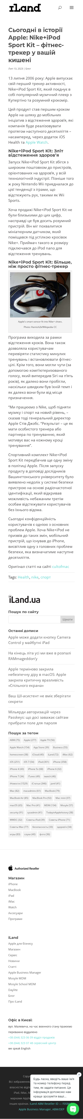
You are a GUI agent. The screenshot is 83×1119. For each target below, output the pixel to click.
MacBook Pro (42, 798)
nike (35, 577)
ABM (15, 740)
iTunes (34, 776)
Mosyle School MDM (22, 984)
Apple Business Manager (24, 972)
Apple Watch (37, 142)
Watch (12, 907)
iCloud (38, 754)
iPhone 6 (54, 769)
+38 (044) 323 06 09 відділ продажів (31, 1037)
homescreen (19, 754)
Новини (14, 961)
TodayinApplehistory (59, 812)
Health (23, 577)
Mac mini (63, 798)
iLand (53, 754)
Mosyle (66, 805)
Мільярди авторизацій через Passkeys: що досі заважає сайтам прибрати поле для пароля (38, 717)
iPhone (60, 762)
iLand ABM (37, 1103)
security (16, 812)
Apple (30, 740)
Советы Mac (19, 827)
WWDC (16, 819)
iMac (68, 754)
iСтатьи (39, 783)
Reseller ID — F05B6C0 (59, 1103)
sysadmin (34, 812)
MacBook (52, 790)
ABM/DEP (58, 1109)
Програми (15, 919)
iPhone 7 (17, 776)
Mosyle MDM (17, 978)
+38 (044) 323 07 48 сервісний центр (32, 1043)
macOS (16, 805)
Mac (14, 790)
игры (15, 834)
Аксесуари (15, 913)
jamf (55, 783)
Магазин (14, 949)
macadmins (32, 790)
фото (45, 834)
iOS (15, 762)
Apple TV (47, 740)
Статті (12, 967)
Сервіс (12, 955)
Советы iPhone (59, 819)
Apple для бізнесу (20, 943)
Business (60, 747)
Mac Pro (33, 805)
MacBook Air (19, 798)
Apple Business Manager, (35, 1109)
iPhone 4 (17, 769)
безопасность (42, 827)
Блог (28, 68)
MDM (50, 805)
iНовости (19, 783)
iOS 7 (29, 762)
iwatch (50, 776)
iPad (43, 762)
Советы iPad (35, 819)
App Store (41, 747)
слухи (30, 834)
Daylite (13, 990)
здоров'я (64, 827)
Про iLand (15, 1001)
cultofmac (60, 566)
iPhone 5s (35, 769)
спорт (46, 577)
